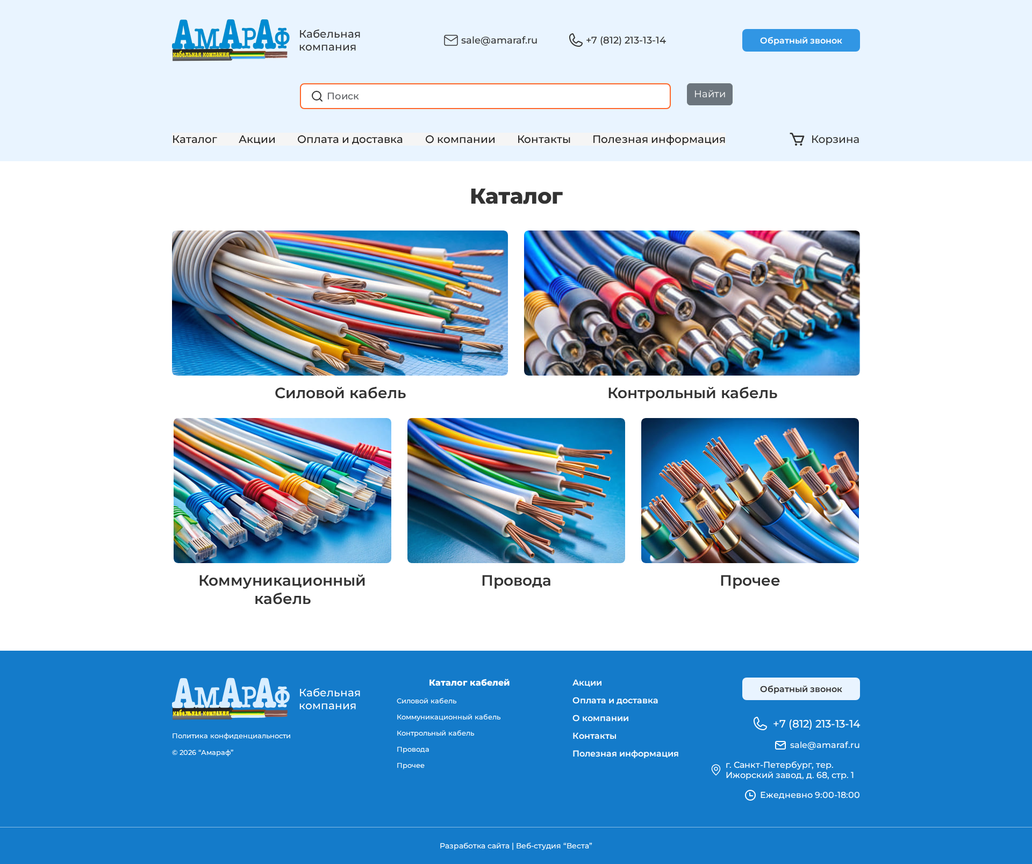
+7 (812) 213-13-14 (626, 40)
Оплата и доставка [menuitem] (615, 700)
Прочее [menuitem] (411, 765)
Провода (516, 580)
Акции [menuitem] (587, 683)
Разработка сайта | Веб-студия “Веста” (516, 846)
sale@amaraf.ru (499, 40)
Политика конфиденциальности (231, 735)
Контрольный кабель (692, 393)
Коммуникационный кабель (282, 589)
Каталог (194, 139)
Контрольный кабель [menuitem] (435, 733)
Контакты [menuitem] (594, 736)
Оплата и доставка (350, 139)
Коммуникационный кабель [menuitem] (448, 716)
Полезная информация (659, 139)
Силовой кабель (340, 393)
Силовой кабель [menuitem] (426, 700)
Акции (257, 139)
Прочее (750, 580)
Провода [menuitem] (413, 749)
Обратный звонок (801, 40)
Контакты (544, 139)
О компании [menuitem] (600, 718)
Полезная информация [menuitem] (625, 753)
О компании (460, 139)
